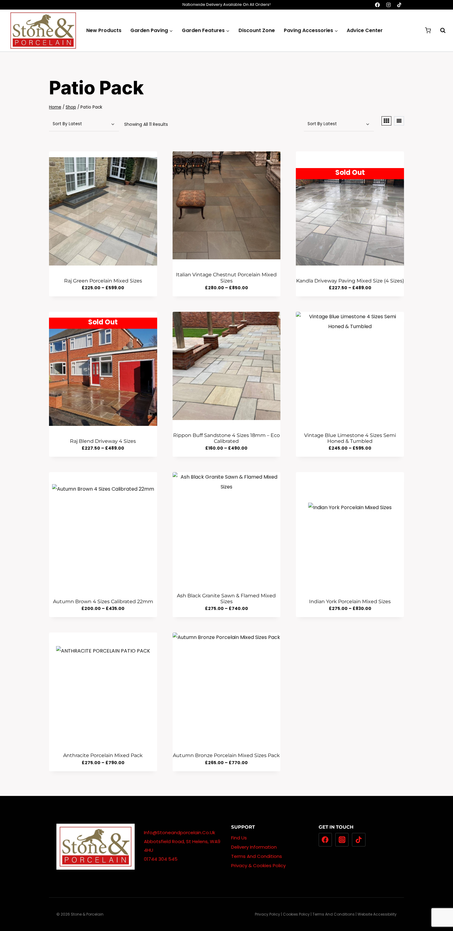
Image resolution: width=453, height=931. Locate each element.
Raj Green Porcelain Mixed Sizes (103, 281)
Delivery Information (254, 847)
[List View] (399, 121)
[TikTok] (399, 5)
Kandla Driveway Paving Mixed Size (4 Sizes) (350, 281)
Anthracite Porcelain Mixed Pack (103, 755)
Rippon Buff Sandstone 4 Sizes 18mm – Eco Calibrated (226, 438)
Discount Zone (257, 30)
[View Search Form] (440, 30)
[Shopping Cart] (428, 30)
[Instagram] (388, 5)
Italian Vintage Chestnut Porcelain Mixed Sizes (226, 277)
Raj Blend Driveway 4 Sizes (103, 441)
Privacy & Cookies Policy (258, 865)
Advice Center (365, 30)
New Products (103, 30)
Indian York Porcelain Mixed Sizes (350, 601)
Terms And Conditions (256, 856)
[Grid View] (386, 121)
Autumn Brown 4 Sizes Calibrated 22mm (103, 601)
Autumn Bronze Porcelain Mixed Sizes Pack (226, 755)
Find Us (239, 837)
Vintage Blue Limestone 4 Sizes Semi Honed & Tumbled (350, 438)
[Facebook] (377, 5)
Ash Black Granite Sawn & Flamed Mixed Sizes (226, 598)
